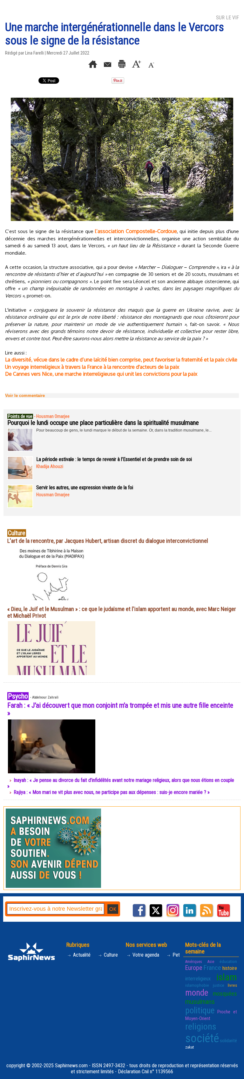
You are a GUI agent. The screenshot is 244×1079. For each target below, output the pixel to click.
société (202, 1038)
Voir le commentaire (25, 395)
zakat (189, 1047)
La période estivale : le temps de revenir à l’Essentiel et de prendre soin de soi (114, 459)
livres (232, 985)
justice (218, 985)
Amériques (193, 961)
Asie (210, 961)
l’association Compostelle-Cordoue (136, 231)
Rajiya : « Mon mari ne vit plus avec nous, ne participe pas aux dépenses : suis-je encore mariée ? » (112, 792)
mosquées (225, 993)
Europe (193, 968)
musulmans (200, 1001)
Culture (110, 955)
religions (200, 1026)
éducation (228, 961)
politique (199, 1010)
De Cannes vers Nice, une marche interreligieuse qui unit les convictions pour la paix (101, 374)
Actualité (81, 955)
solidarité (228, 1040)
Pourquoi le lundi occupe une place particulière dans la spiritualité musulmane (103, 422)
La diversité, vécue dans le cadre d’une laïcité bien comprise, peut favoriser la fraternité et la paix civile (121, 359)
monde (196, 993)
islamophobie (197, 985)
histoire (229, 968)
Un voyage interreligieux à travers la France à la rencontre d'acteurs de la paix (92, 367)
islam (226, 977)
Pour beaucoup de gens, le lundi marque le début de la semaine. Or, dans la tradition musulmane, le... (124, 430)
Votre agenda (145, 955)
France (212, 968)
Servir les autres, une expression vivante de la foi (84, 487)
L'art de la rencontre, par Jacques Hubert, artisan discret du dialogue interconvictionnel (107, 540)
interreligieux (198, 979)
